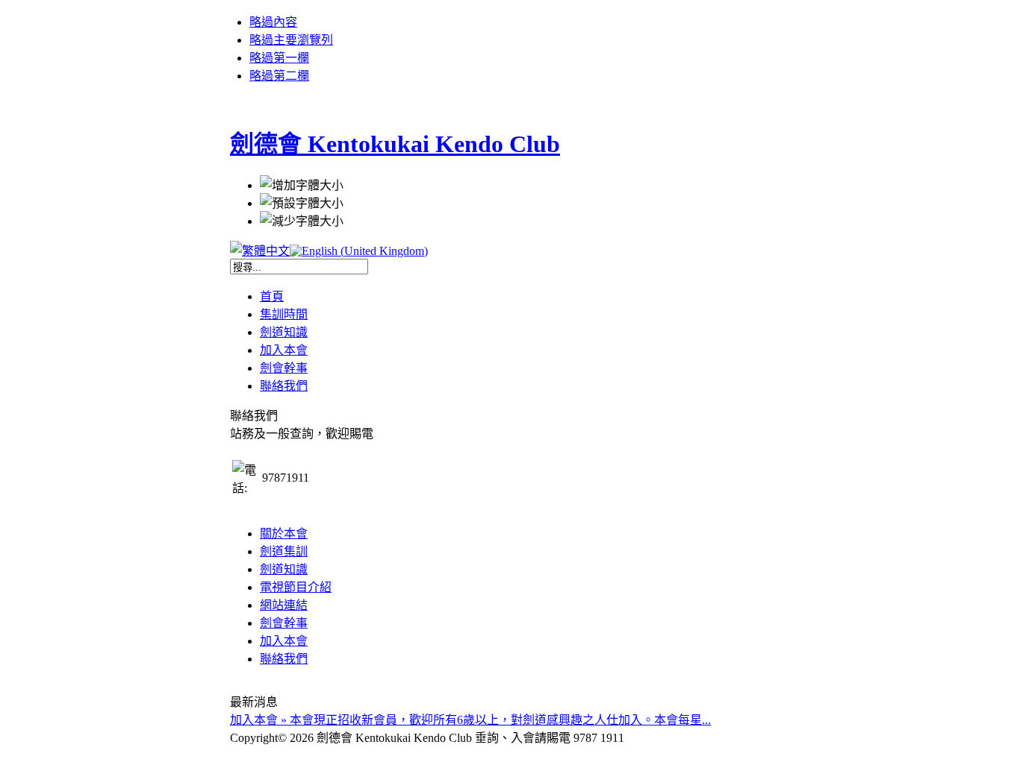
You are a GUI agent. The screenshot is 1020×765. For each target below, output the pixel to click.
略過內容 (273, 22)
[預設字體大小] (301, 202)
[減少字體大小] (301, 220)
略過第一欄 (279, 57)
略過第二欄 (279, 75)
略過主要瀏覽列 (291, 40)
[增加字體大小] (301, 184)
